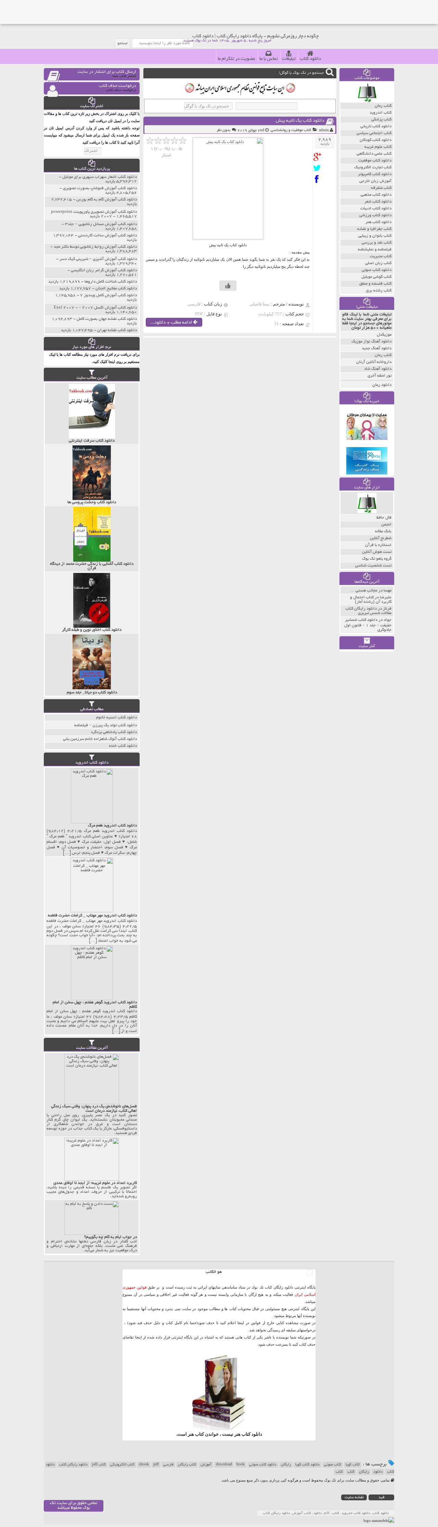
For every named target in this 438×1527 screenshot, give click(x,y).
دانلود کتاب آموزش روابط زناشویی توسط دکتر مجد (95, 247)
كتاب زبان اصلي (378, 263)
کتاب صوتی (332, 1465)
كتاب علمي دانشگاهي (374, 154)
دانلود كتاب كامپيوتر (374, 174)
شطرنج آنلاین (380, 538)
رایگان (286, 1465)
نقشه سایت (354, 1497)
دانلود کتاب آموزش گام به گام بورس (106, 199)
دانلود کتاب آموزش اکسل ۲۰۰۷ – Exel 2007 (95, 307)
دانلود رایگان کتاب (73, 1465)
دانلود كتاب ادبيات (375, 208)
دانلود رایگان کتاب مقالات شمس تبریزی (368, 610)
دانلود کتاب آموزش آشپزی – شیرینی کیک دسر (98, 259)
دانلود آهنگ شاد (377, 369)
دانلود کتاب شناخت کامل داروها (111, 281)
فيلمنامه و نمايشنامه (374, 249)
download (224, 1465)
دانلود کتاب (310, 59)
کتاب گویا (353, 1465)
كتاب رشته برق (378, 290)
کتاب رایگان (187, 1465)
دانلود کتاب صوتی (262, 1465)
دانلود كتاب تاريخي (375, 126)
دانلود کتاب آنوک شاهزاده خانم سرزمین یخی (100, 739)
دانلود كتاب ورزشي (375, 215)
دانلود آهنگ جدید (376, 348)
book (240, 1465)
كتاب (339, 1472)
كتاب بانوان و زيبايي (374, 236)
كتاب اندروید (380, 112)
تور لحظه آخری (379, 376)
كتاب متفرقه (381, 188)
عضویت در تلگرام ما (236, 59)
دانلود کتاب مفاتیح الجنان (116, 288)
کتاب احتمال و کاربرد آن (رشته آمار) (370, 599)
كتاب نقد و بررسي (376, 242)
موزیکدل (384, 334)
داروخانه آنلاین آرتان (373, 362)
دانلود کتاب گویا (307, 1465)
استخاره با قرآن (378, 545)
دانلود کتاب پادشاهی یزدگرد (114, 732)
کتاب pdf (99, 1465)
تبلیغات (289, 59)
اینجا (240, 1323)
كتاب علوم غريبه (377, 147)
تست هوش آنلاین (376, 552)
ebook (144, 1465)
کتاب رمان (383, 355)
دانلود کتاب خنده (123, 746)
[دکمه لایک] (227, 285)
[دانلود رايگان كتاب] (367, 101)
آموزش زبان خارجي (375, 181)
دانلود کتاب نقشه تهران (117, 330)
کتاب (351, 1472)
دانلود (378, 1472)
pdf (156, 1465)
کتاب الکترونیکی (122, 1465)
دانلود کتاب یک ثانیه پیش (300, 120)
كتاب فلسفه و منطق (375, 284)
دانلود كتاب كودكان (375, 140)
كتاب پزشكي (381, 119)
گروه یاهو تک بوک (376, 559)
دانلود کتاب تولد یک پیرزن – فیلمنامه (105, 725)
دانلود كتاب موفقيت (374, 160)
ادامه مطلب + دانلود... (171, 322)
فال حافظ (383, 517)
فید (381, 1497)
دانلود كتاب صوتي (376, 270)
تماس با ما (268, 59)
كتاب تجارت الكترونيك (372, 167)
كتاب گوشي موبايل (376, 277)
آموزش (206, 1465)
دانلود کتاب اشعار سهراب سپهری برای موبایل (99, 177)
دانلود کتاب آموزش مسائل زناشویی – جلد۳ (101, 224)
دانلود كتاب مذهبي (376, 195)
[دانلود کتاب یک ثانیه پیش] (318, 157)
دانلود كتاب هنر (378, 222)
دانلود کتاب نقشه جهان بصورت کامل (107, 319)
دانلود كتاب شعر (377, 201)
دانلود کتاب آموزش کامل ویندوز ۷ (108, 295)
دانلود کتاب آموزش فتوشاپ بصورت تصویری (100, 188)
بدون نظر (223, 130)
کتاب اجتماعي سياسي (374, 133)
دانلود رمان (381, 385)
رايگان (364, 1472)
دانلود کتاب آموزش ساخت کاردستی (107, 235)
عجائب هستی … (363, 590)
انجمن (386, 524)
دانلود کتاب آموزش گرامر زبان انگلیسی (104, 270)
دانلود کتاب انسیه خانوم (116, 717)
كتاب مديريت (380, 256)
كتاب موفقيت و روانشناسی (291, 130)
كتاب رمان (383, 106)
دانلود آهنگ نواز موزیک (371, 341)
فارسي (168, 1465)
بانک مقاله (383, 531)
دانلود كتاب (252, 1434)
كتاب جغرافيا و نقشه (374, 229)
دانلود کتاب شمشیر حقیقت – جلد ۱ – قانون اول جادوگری (367, 625)
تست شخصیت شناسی (373, 565)
